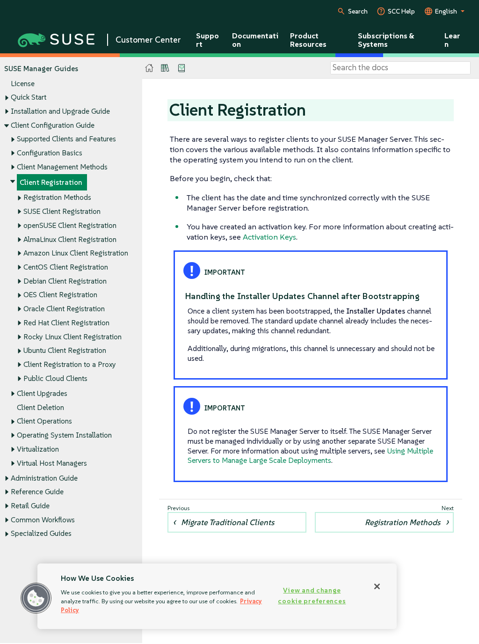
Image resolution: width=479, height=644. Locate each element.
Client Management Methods (62, 166)
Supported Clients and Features (66, 138)
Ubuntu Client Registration (64, 350)
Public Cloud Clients (55, 378)
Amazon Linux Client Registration (75, 253)
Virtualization (38, 449)
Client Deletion (40, 407)
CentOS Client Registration (65, 267)
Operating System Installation (64, 435)
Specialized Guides (41, 533)
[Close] (377, 586)
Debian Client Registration (65, 281)
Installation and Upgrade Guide (60, 111)
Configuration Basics (49, 152)
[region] (217, 596)
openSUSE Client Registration (69, 225)
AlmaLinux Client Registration (69, 239)
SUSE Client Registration (62, 211)
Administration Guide (44, 478)
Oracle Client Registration (64, 308)
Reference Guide (37, 491)
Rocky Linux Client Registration (72, 336)
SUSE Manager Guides (41, 68)
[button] (36, 598)
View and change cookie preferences (312, 595)
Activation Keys (269, 237)
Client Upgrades (42, 393)
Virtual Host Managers (52, 463)
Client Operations (44, 421)
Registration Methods (57, 197)
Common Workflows (43, 519)
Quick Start (28, 97)
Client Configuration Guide (52, 125)
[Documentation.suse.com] (149, 68)
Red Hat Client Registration (66, 322)
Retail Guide (30, 505)
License (23, 83)
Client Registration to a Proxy (69, 364)
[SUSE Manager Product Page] (165, 67)
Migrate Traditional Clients (227, 522)
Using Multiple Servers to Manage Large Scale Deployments (310, 455)
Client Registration (51, 182)
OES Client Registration (60, 294)
